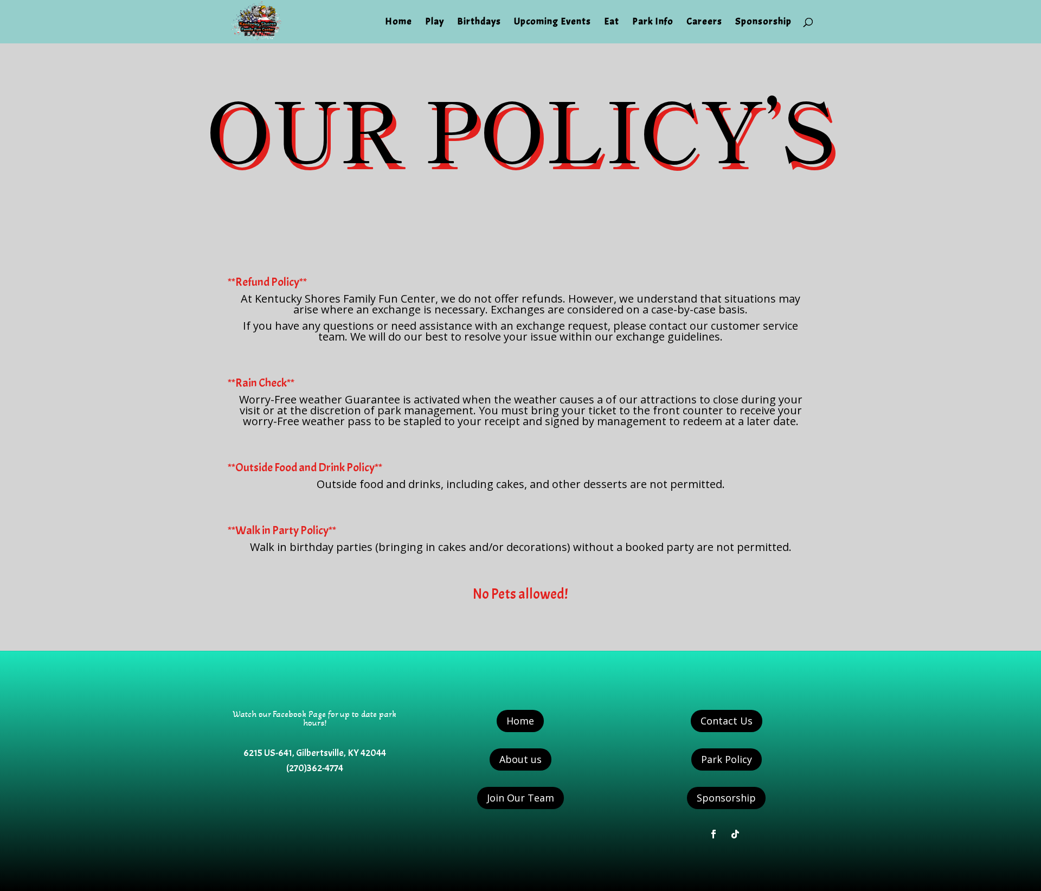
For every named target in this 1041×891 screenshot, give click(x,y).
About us (520, 759)
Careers (704, 23)
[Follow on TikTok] (735, 834)
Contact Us (727, 720)
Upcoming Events (552, 23)
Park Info (652, 23)
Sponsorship (763, 23)
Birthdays (479, 23)
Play (434, 23)
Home (398, 23)
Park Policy (726, 759)
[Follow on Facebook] (713, 834)
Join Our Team (520, 797)
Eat (611, 23)
